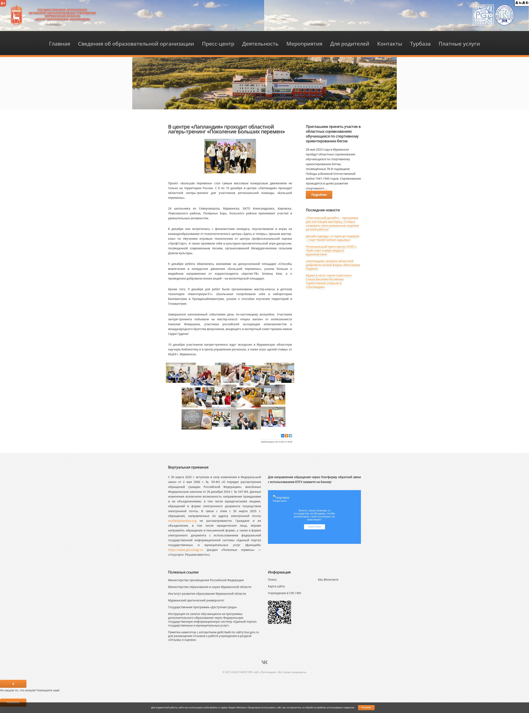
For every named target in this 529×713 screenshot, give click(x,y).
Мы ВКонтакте (328, 579)
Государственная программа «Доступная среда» (202, 607)
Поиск (272, 579)
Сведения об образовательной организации (136, 43)
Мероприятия (304, 43)
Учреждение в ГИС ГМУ (284, 593)
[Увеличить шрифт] (523, 3)
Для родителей (349, 43)
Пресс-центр (218, 43)
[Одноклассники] (286, 435)
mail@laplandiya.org (182, 521)
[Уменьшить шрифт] (516, 3)
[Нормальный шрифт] (520, 3)
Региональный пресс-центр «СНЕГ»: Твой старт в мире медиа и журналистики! (331, 250)
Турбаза (420, 43)
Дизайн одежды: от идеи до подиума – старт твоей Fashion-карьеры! (332, 238)
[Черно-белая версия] (527, 3)
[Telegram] (290, 435)
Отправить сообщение (314, 526)
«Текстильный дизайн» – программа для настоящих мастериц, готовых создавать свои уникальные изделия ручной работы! (332, 223)
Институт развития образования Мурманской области (207, 593)
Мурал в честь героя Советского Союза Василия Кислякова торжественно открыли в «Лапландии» (329, 281)
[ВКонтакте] (282, 435)
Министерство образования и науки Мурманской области (209, 587)
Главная (59, 43)
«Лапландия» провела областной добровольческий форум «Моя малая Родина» (333, 265)
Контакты (389, 43)
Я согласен (366, 708)
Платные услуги (459, 43)
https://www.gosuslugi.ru (185, 550)
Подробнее (319, 195)
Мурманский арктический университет (196, 600)
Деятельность (260, 43)
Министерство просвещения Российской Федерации (206, 580)
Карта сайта (276, 586)
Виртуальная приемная (188, 467)
